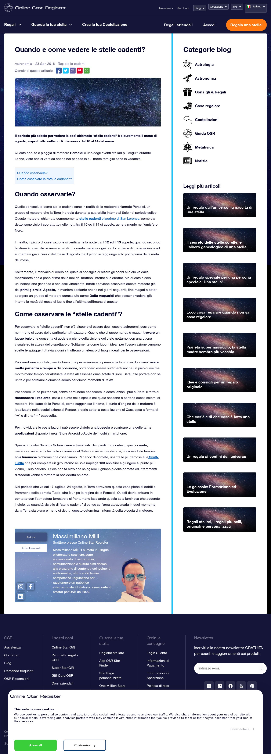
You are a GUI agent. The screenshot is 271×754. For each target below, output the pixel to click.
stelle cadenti (75, 63)
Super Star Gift (63, 667)
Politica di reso (158, 685)
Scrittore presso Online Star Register (80, 542)
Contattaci (12, 655)
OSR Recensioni (16, 678)
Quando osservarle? (32, 173)
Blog (198, 8)
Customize (82, 745)
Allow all (35, 745)
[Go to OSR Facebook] (230, 686)
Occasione (216, 6)
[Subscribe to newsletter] (261, 668)
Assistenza (166, 8)
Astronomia (23, 63)
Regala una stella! (246, 24)
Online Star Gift (63, 647)
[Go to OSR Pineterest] (252, 686)
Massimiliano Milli (76, 536)
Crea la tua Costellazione (104, 24)
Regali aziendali (178, 24)
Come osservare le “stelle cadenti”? (44, 179)
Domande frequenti (18, 671)
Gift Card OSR (62, 675)
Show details (240, 729)
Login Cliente (157, 653)
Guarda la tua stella (48, 24)
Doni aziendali (62, 683)
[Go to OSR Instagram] (209, 686)
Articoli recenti (31, 548)
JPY (234, 6)
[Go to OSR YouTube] (241, 686)
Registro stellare (111, 653)
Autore (30, 537)
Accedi (209, 24)
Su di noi (183, 8)
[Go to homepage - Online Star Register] (35, 7)
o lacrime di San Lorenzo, (109, 218)
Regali (10, 24)
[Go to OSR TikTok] (219, 686)
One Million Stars (112, 685)
